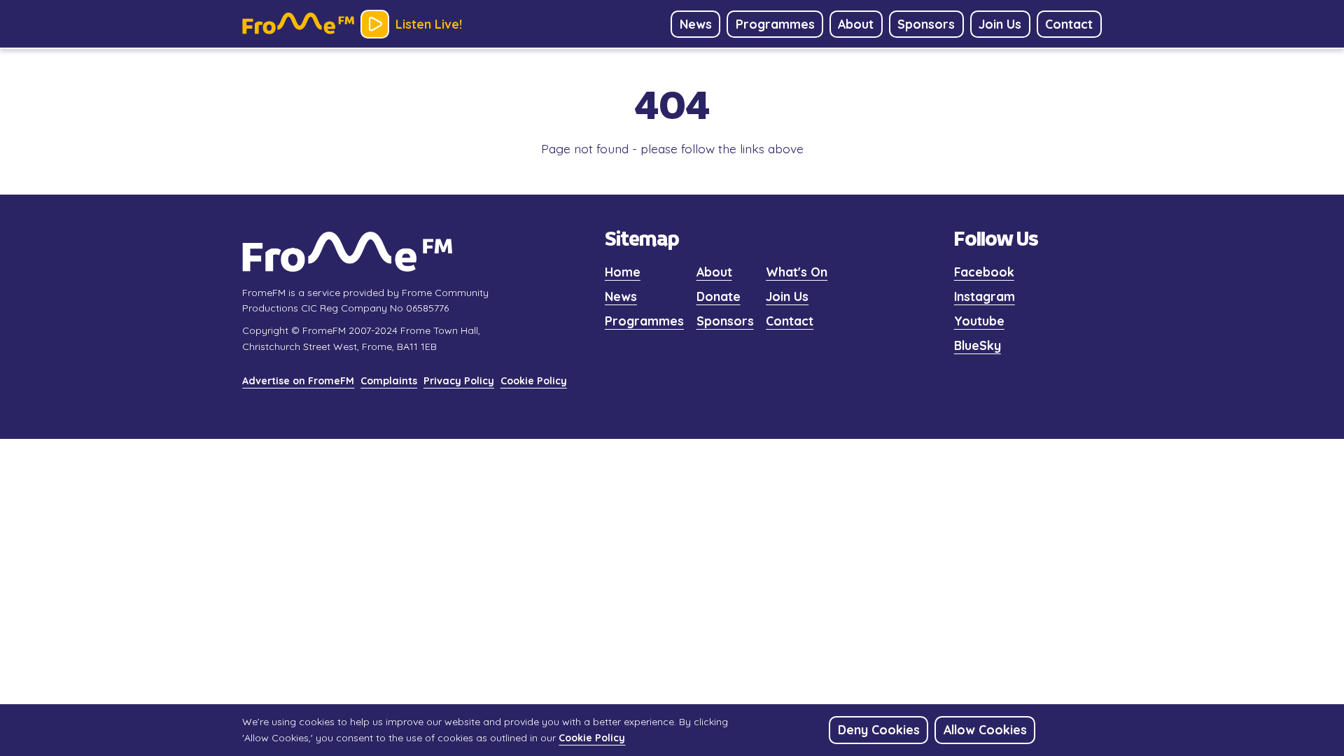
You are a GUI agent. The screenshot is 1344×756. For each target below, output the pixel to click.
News (621, 296)
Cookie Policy (533, 380)
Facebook (984, 271)
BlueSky (977, 345)
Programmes (644, 320)
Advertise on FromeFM (298, 380)
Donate (718, 296)
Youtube (979, 320)
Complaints (388, 380)
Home (622, 271)
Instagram (984, 296)
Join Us (787, 296)
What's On (796, 271)
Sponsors (725, 320)
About (714, 271)
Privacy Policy (459, 380)
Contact (789, 320)
